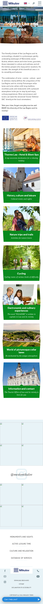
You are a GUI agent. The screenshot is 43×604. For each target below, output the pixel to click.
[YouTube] (5, 576)
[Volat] (38, 571)
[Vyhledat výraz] (33, 3)
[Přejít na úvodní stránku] (11, 3)
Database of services (21, 558)
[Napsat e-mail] (38, 576)
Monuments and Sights (21, 536)
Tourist (23, 34)
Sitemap (21, 584)
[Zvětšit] (21, 120)
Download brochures (21, 580)
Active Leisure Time (12, 37)
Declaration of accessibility (21, 587)
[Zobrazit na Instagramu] (11, 433)
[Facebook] (5, 571)
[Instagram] (5, 582)
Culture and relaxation (21, 551)
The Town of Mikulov (9, 34)
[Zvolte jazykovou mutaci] (27, 3)
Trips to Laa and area (31, 37)
